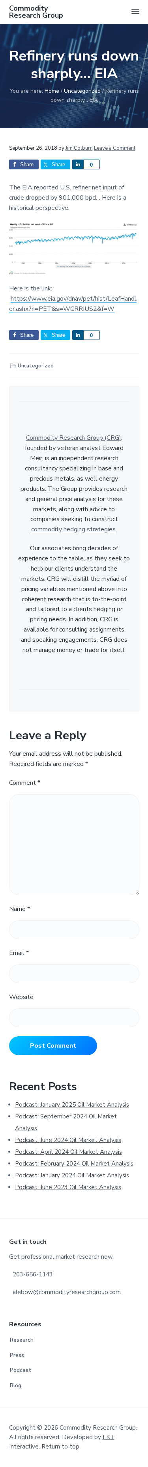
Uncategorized (36, 365)
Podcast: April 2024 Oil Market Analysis (68, 1152)
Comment (24, 782)
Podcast (20, 1370)
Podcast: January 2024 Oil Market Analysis (72, 1175)
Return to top (60, 1446)
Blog (15, 1385)
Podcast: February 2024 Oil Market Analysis (74, 1164)
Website (21, 997)
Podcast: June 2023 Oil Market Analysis (68, 1187)
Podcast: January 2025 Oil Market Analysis (72, 1105)
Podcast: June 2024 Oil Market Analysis (68, 1140)
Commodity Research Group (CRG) (73, 437)
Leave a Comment (114, 148)
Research (22, 1340)
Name (19, 909)
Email (19, 953)
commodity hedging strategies (73, 529)
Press (17, 1355)
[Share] (77, 164)
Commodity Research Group (36, 12)
